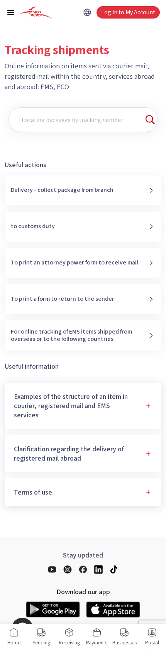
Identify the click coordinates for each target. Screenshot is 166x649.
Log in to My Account (128, 12)
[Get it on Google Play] (53, 610)
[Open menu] (10, 12)
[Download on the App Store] (113, 610)
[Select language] (87, 12)
